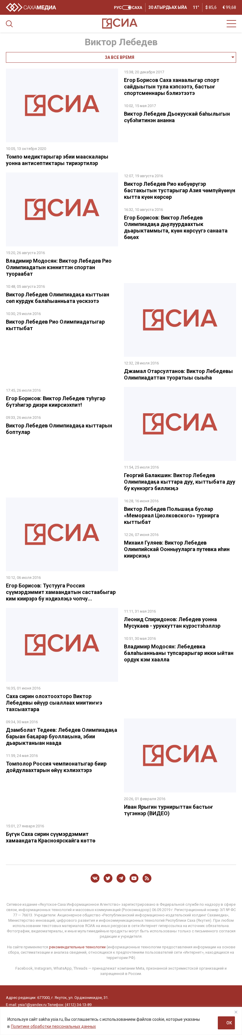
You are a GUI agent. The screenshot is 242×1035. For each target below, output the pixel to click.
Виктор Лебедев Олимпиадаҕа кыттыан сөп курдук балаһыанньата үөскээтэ (57, 297)
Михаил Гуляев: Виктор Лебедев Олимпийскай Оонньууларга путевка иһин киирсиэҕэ (177, 549)
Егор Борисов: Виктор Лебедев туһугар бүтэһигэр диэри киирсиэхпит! (55, 401)
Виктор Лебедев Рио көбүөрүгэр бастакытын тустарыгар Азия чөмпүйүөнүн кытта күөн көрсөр (179, 190)
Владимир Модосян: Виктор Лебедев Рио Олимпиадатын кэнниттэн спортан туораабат (59, 267)
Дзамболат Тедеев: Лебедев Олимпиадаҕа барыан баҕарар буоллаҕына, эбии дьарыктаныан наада (61, 736)
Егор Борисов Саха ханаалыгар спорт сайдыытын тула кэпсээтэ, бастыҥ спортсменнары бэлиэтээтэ (171, 86)
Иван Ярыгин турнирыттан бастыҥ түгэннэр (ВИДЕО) (168, 810)
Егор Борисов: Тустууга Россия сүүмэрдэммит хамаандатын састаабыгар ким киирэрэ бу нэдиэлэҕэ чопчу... (61, 592)
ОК (229, 1023)
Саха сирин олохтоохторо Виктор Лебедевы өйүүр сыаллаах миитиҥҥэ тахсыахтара (54, 702)
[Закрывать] (235, 1011)
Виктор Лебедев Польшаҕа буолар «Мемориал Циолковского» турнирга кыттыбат (171, 515)
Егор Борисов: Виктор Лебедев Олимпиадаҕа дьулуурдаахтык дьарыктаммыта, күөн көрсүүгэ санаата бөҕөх (176, 227)
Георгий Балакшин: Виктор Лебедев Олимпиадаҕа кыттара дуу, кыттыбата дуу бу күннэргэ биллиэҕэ (179, 481)
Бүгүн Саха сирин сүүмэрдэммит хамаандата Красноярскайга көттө (50, 837)
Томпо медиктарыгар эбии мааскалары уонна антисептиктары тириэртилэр (57, 160)
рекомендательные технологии (77, 947)
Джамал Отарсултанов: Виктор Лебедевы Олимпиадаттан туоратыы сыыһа (178, 374)
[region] (121, 1021)
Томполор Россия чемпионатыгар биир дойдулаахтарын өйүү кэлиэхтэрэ (56, 766)
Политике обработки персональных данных (53, 1026)
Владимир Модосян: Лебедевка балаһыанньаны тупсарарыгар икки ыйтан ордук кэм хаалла (178, 653)
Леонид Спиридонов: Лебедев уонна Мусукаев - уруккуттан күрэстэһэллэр (172, 622)
